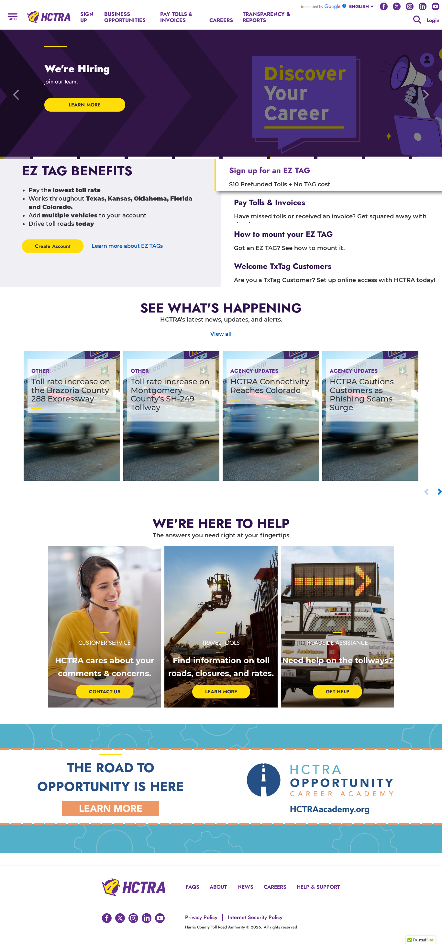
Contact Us (104, 691)
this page (311, 16)
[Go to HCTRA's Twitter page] (397, 6)
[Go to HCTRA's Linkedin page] (422, 6)
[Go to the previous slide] (16, 94)
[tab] (328, 175)
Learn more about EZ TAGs (127, 246)
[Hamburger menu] (12, 16)
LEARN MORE (85, 104)
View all (221, 334)
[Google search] (417, 20)
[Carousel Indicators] (55, 158)
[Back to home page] (49, 14)
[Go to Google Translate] (320, 6)
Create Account (53, 246)
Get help (337, 691)
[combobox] (362, 6)
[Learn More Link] (110, 808)
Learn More (221, 691)
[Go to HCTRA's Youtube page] (435, 6)
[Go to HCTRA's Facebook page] (384, 6)
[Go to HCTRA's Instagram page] (410, 6)
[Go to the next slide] (425, 94)
